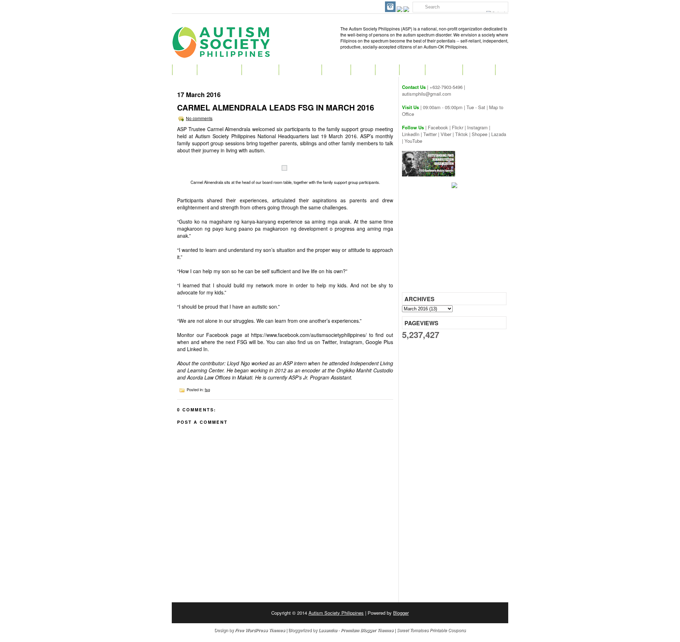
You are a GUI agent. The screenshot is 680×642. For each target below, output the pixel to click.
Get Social (444, 70)
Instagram (477, 127)
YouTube (413, 140)
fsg (207, 389)
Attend (336, 70)
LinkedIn (410, 134)
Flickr (457, 127)
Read (363, 70)
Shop (387, 70)
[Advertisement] (455, 242)
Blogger (401, 612)
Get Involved (300, 70)
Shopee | (481, 134)
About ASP (260, 70)
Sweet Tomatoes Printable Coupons (431, 630)
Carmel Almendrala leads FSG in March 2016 (275, 107)
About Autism (219, 70)
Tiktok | (463, 134)
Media (412, 70)
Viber (446, 134)
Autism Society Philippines (336, 612)
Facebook (438, 127)
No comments (199, 118)
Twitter (430, 134)
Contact (479, 70)
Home (184, 70)
